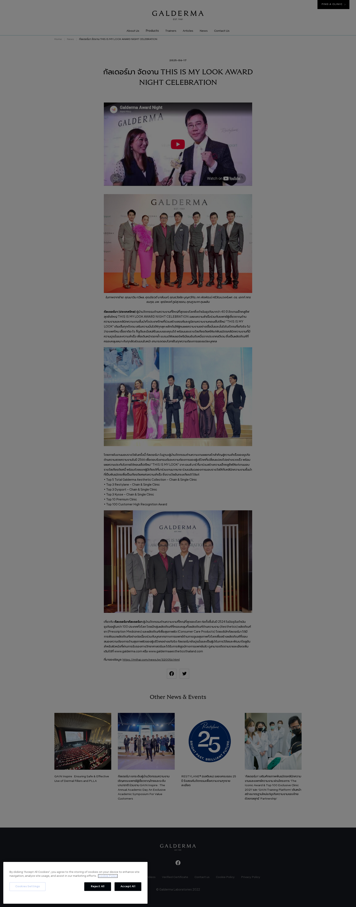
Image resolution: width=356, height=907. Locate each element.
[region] (75, 883)
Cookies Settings (27, 886)
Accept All (128, 886)
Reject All (97, 886)
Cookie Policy (107, 876)
